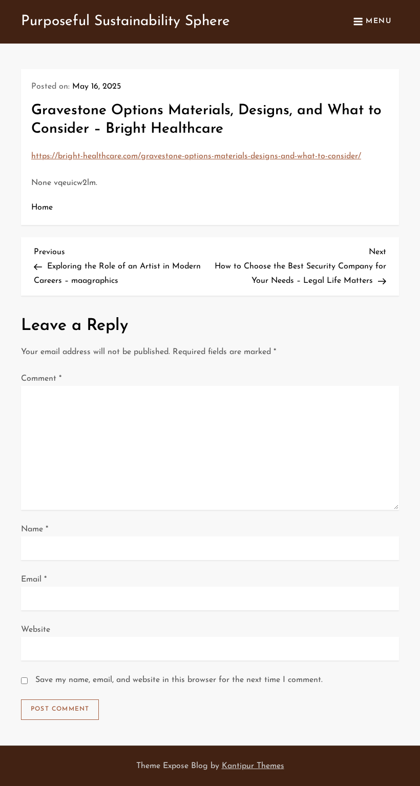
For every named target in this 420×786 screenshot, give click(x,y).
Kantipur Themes (253, 766)
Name (34, 529)
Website (35, 630)
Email (34, 579)
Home (42, 207)
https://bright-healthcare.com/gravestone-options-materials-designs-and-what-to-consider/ (196, 156)
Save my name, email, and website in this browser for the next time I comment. (179, 680)
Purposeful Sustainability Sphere (125, 21)
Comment (41, 379)
